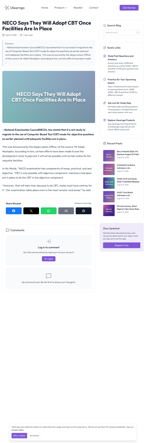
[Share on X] (31, 210)
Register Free (122, 245)
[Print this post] (84, 210)
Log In (50, 259)
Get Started (129, 7)
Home (44, 7)
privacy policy (18, 429)
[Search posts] (137, 32)
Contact (93, 7)
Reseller (78, 7)
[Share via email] (66, 210)
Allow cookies (19, 435)
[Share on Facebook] (14, 210)
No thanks (34, 435)
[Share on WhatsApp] (49, 210)
